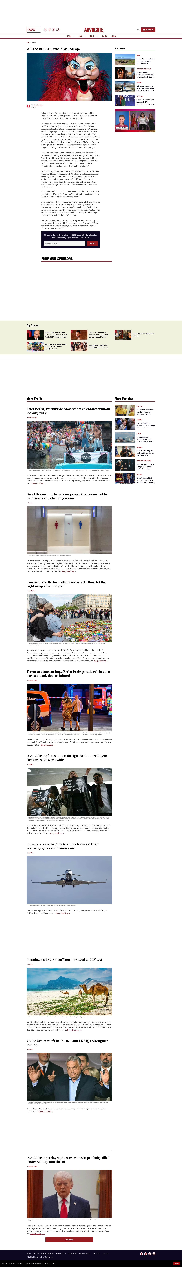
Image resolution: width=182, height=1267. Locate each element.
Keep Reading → (38, 483)
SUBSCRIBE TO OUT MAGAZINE (31, 29)
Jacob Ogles (31, 764)
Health (91, 36)
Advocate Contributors (38, 105)
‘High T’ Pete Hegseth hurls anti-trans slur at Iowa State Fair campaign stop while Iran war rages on (145, 455)
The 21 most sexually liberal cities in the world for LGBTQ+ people (55, 346)
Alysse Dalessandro (32, 417)
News (80, 36)
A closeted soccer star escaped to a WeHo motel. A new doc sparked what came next (145, 469)
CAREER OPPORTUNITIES (47, 1254)
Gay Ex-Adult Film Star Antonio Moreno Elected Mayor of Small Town (98, 334)
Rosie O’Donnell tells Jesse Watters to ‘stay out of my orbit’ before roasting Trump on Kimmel (145, 482)
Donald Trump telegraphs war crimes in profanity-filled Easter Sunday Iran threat (68, 1159)
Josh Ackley (30, 1049)
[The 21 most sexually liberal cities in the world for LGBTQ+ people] (35, 346)
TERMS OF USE (96, 1254)
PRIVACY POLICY (72, 1254)
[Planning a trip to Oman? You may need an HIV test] (69, 991)
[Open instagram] (57, 29)
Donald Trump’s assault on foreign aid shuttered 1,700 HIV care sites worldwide (67, 757)
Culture (139, 474)
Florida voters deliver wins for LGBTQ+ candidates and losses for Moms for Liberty (145, 103)
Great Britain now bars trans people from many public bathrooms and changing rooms (67, 496)
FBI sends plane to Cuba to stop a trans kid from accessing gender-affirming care (62, 846)
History (104, 36)
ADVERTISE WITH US (61, 1254)
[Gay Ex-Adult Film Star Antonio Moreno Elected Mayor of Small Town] (79, 335)
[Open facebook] (45, 29)
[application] (135, 120)
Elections (140, 96)
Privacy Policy (38, 1263)
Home (28, 43)
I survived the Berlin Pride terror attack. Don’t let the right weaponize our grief (66, 584)
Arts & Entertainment (144, 69)
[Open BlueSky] (49, 29)
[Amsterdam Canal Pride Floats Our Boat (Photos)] (79, 346)
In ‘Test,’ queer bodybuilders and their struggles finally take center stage (145, 75)
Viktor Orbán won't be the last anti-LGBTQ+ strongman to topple (68, 1042)
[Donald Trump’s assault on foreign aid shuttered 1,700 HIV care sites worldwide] (69, 792)
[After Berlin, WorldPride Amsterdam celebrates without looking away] (69, 445)
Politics (68, 36)
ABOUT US (36, 1254)
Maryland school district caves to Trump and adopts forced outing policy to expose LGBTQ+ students (146, 428)
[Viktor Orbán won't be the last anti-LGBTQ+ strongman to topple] (69, 1077)
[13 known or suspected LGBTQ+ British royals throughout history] (123, 335)
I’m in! (92, 243)
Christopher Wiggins (32, 680)
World (34, 43)
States (139, 433)
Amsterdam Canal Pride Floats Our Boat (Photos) (98, 346)
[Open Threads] (53, 29)
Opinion (113, 36)
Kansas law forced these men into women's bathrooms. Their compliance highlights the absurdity (146, 414)
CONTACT (29, 1254)
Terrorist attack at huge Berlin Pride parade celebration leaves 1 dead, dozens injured (68, 673)
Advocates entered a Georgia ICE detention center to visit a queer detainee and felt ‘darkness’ (145, 90)
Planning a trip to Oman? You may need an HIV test (64, 959)
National (139, 82)
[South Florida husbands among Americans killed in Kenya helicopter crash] (125, 59)
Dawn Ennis (30, 503)
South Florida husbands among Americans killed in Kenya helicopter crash (146, 62)
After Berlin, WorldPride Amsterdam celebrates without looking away (68, 411)
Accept (176, 1263)
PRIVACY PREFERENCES (84, 1254)
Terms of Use (51, 1263)
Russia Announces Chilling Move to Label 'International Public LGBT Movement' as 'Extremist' (56, 335)
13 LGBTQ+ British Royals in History (143, 334)
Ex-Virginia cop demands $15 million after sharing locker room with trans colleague (144, 441)
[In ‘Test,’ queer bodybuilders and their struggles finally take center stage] (125, 73)
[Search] (138, 30)
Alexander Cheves (32, 591)
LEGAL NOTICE (105, 1254)
